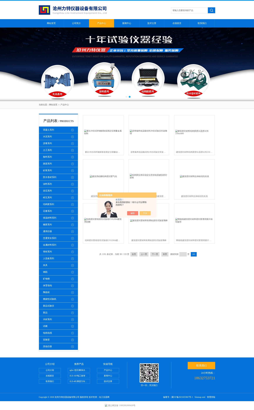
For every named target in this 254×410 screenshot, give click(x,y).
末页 (165, 254)
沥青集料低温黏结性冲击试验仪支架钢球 (149, 152)
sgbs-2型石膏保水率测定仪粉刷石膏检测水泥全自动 (80, 370)
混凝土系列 (48, 130)
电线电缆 (47, 333)
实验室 (46, 339)
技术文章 (151, 23)
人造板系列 (48, 258)
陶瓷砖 (46, 292)
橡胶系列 (47, 224)
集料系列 (47, 157)
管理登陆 (211, 397)
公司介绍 (50, 370)
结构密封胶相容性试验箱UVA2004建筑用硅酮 (103, 240)
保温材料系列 (49, 218)
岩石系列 (47, 191)
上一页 (144, 254)
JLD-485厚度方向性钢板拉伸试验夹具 (80, 381)
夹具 (45, 265)
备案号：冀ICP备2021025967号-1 (178, 397)
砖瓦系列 (47, 197)
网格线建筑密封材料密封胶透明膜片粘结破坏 (194, 240)
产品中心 (101, 23)
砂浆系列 (47, 170)
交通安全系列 (49, 238)
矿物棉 (46, 279)
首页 (134, 254)
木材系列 (47, 319)
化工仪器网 (104, 397)
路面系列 (47, 163)
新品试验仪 (48, 306)
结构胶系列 (48, 204)
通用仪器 (47, 231)
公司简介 (76, 23)
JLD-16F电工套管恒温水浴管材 (80, 376)
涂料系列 (47, 184)
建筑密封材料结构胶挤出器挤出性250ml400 (194, 152)
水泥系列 (47, 136)
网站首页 (51, 23)
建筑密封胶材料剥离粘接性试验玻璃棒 (148, 240)
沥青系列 (47, 143)
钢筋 (45, 272)
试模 (45, 326)
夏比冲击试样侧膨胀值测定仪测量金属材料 (103, 152)
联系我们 (202, 23)
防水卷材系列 (49, 177)
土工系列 (47, 150)
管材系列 (47, 251)
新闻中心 (126, 23)
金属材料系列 (49, 245)
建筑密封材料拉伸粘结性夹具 (194, 196)
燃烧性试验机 (49, 299)
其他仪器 (47, 346)
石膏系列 (47, 211)
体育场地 (47, 285)
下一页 (155, 254)
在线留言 (177, 23)
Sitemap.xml (200, 397)
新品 (45, 312)
